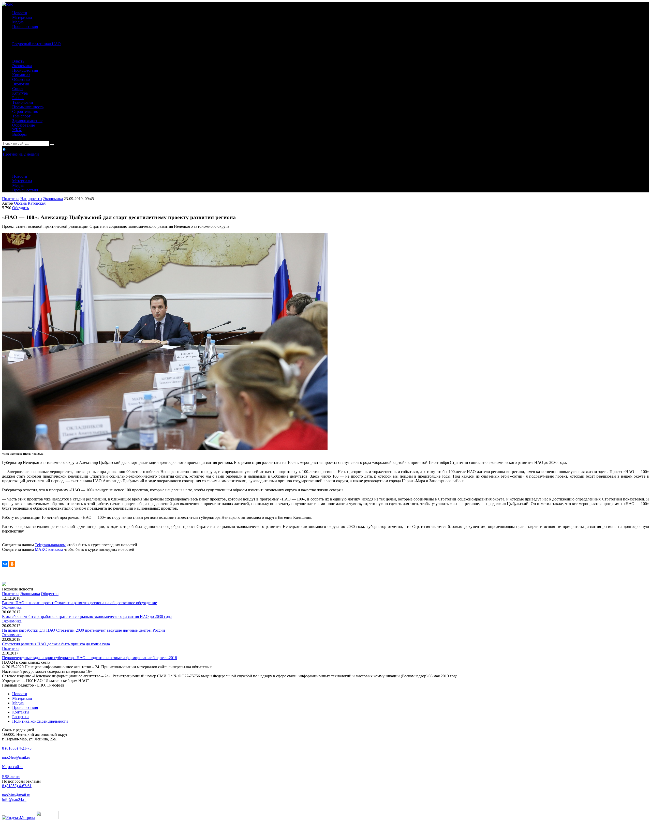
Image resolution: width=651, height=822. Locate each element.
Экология (20, 84)
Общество (21, 79)
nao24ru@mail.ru (16, 757)
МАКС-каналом (49, 549)
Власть (18, 61)
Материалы (22, 17)
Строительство (25, 111)
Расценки (20, 716)
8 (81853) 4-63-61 (17, 786)
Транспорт (21, 116)
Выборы (19, 134)
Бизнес (18, 98)
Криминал (21, 75)
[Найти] (52, 144)
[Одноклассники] (12, 564)
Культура (20, 93)
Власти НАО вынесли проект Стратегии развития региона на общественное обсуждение (79, 603)
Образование (23, 125)
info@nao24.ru (14, 799)
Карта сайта (12, 767)
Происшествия (25, 26)
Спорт (17, 88)
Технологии (22, 102)
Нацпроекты (31, 198)
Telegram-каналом (50, 545)
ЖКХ (17, 130)
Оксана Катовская (30, 203)
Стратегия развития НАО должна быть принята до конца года (56, 644)
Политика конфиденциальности (40, 721)
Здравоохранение (27, 120)
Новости (19, 13)
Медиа (18, 22)
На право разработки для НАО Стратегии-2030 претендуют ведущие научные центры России (83, 630)
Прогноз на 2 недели (21, 154)
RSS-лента (11, 776)
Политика (10, 198)
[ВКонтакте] (5, 564)
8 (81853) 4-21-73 (17, 748)
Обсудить (20, 208)
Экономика (22, 66)
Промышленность (27, 107)
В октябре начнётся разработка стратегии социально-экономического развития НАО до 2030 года (87, 616)
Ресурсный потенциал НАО (36, 44)
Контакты (20, 712)
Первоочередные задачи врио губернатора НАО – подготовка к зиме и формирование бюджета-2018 (89, 658)
